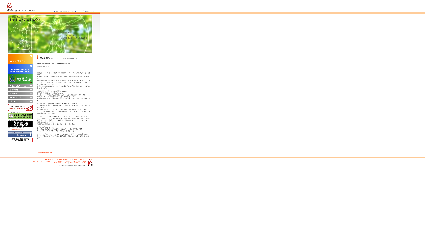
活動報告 (60, 161)
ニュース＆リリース (37, 161)
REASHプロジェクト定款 (60, 162)
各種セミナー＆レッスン (80, 159)
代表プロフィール (50, 161)
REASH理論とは (49, 159)
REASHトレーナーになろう (64, 159)
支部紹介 (68, 161)
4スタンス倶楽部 (74, 162)
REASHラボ (76, 161)
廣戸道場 (84, 162)
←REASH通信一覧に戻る (44, 152)
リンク (84, 161)
